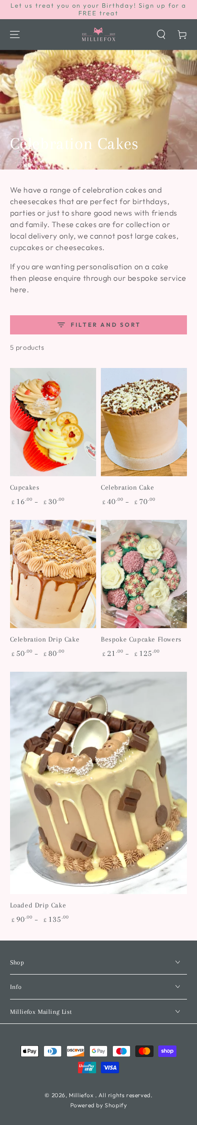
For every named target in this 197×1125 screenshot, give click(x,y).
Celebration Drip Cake (45, 639)
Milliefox (82, 1095)
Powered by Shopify (98, 1105)
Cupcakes (25, 487)
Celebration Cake (127, 487)
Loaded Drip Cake (38, 905)
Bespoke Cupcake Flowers (141, 639)
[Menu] (14, 34)
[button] (161, 34)
